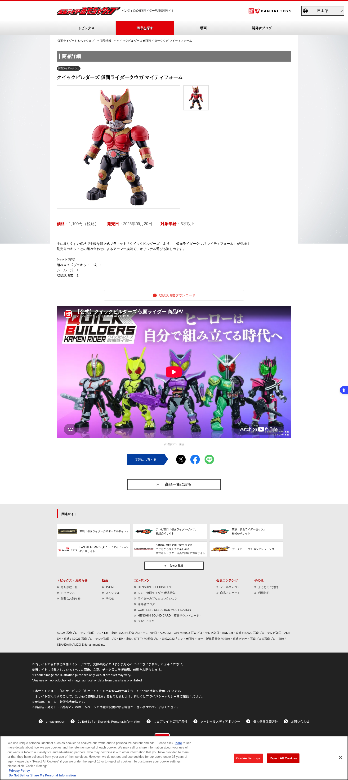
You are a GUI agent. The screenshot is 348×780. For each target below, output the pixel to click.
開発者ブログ (262, 28)
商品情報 (105, 40)
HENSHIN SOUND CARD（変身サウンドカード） (170, 615)
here (178, 743)
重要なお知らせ (70, 598)
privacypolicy (55, 721)
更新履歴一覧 (69, 587)
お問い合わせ (300, 721)
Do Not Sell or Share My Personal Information (109, 721)
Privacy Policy (19, 770)
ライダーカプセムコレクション (158, 598)
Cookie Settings (248, 758)
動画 (203, 28)
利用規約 (263, 592)
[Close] (340, 757)
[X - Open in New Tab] (181, 457)
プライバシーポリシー (161, 696)
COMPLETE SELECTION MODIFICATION (164, 610)
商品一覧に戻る (178, 484)
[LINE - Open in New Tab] (209, 457)
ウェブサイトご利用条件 (170, 721)
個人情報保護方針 (265, 721)
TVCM (110, 587)
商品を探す (145, 28)
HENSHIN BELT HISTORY (155, 587)
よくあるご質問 (268, 587)
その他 (110, 598)
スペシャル (113, 592)
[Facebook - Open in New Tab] (195, 457)
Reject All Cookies (283, 758)
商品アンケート (230, 592)
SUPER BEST (147, 621)
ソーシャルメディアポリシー (220, 721)
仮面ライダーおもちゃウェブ (76, 40)
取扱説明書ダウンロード (149, 295)
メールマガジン (230, 587)
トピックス (86, 28)
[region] (174, 758)
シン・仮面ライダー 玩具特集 (156, 592)
